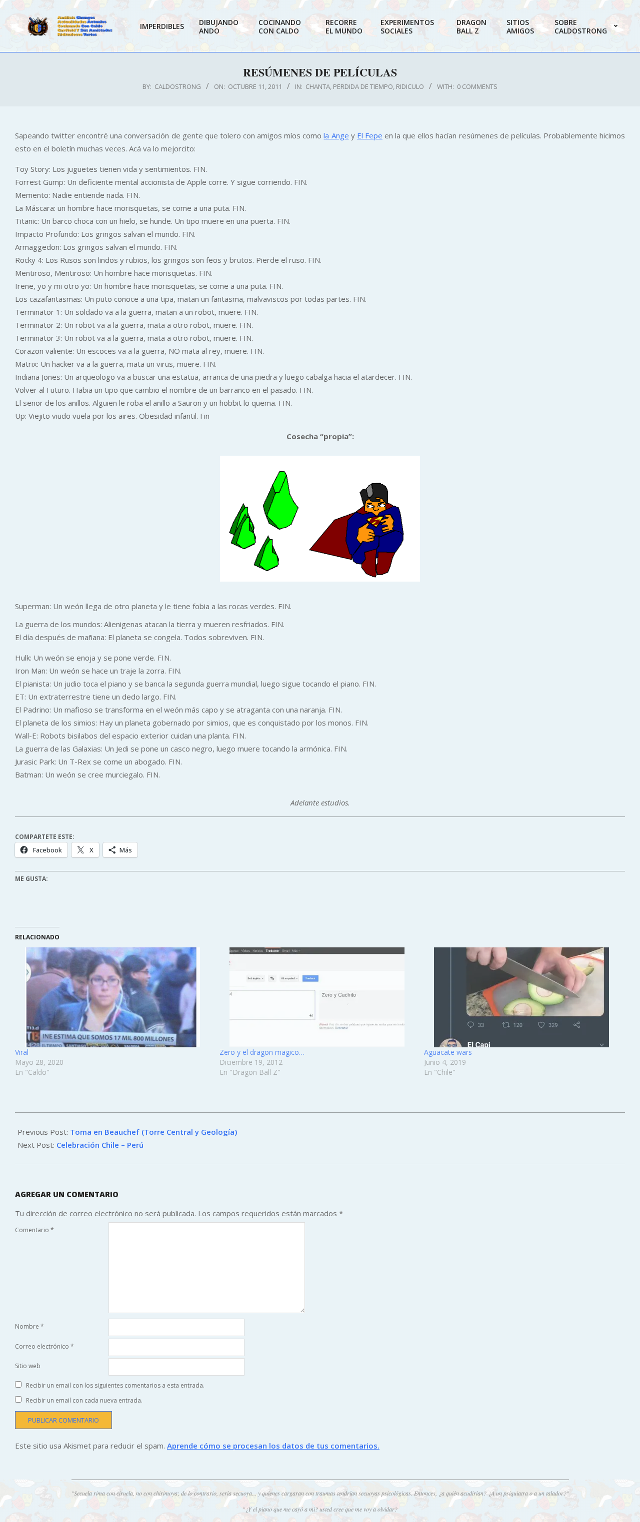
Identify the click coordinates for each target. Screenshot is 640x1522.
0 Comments (477, 86)
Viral (21, 1052)
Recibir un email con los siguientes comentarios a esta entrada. (115, 1385)
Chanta (318, 86)
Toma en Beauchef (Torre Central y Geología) (153, 1132)
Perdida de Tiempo (363, 86)
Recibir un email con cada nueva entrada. (84, 1400)
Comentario (34, 1230)
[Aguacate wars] (521, 997)
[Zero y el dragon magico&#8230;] (317, 997)
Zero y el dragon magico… (262, 1052)
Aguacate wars (448, 1052)
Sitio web (27, 1366)
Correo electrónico (44, 1346)
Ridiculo (410, 86)
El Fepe (369, 135)
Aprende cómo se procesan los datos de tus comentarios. (273, 1446)
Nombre (29, 1326)
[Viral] (112, 997)
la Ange (336, 135)
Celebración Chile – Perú (100, 1145)
